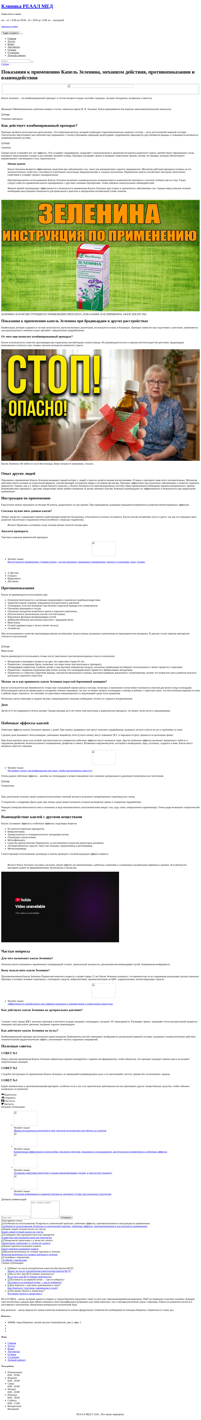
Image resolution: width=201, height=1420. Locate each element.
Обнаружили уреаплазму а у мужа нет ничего (25, 1243)
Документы (14, 47)
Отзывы (12, 49)
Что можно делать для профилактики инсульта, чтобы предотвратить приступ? (50, 770)
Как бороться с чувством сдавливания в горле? (33, 1288)
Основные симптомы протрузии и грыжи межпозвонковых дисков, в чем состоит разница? (63, 1173)
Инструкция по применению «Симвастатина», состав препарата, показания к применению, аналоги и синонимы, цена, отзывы (76, 562)
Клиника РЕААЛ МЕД (27, 6)
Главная (12, 38)
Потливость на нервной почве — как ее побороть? (35, 1282)
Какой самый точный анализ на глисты (22, 1232)
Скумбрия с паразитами (14, 1260)
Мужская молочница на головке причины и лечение (29, 1254)
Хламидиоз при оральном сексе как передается (26, 1237)
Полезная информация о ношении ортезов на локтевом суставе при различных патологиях (62, 1194)
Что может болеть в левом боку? (25, 1293)
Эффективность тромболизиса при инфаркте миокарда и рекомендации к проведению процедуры (60, 1004)
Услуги (11, 41)
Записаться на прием (9, 26)
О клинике (13, 52)
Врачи (11, 44)
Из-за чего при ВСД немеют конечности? (30, 1276)
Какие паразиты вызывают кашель (19, 1248)
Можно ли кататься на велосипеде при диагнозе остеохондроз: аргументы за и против (60, 1130)
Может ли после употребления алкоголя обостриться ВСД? (39, 1271)
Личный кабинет (17, 55)
